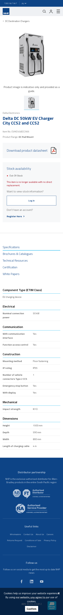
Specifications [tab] (11, 247)
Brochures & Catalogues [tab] (18, 254)
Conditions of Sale (33, 540)
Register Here (14, 216)
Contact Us (28, 534)
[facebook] (21, 581)
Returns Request (14, 540)
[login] (51, 11)
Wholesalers (15, 534)
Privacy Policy (50, 540)
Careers (50, 534)
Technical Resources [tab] (15, 260)
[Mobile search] (44, 11)
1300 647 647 (10, 3)
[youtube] (41, 581)
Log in (31, 200)
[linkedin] (31, 581)
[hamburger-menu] (57, 11)
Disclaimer (31, 546)
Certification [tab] (10, 267)
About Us (40, 534)
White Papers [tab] (11, 274)
